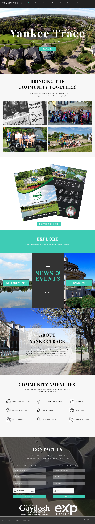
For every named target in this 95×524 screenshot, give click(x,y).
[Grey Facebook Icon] (84, 520)
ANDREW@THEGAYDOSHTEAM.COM (55, 458)
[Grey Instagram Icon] (88, 520)
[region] (25, 113)
